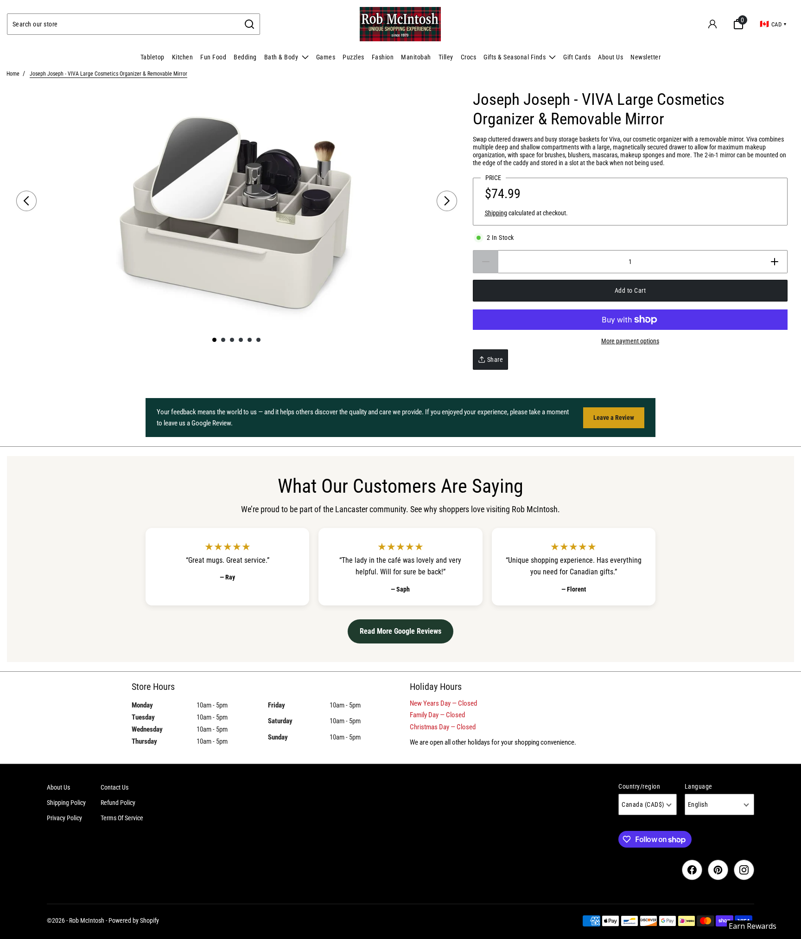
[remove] (485, 261)
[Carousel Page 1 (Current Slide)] (214, 340)
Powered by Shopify (133, 920)
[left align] (26, 201)
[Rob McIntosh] (400, 24)
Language (698, 786)
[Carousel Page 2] (223, 340)
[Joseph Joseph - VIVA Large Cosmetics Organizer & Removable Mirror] (236, 210)
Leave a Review (613, 417)
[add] (775, 261)
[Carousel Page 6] (258, 340)
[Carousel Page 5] (250, 340)
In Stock (500, 237)
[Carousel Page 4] (241, 340)
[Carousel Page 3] (232, 340)
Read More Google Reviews (400, 631)
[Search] (250, 24)
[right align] (447, 201)
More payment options (630, 341)
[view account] (712, 24)
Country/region (639, 786)
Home (12, 74)
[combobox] (123, 24)
